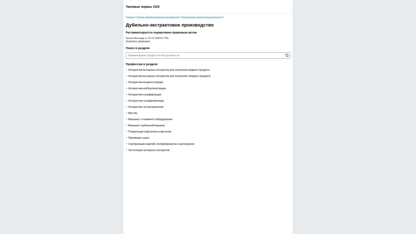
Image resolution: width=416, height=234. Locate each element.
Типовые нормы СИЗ (143, 6)
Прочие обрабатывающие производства (157, 17)
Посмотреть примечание (138, 41)
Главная (130, 17)
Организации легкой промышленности (201, 17)
